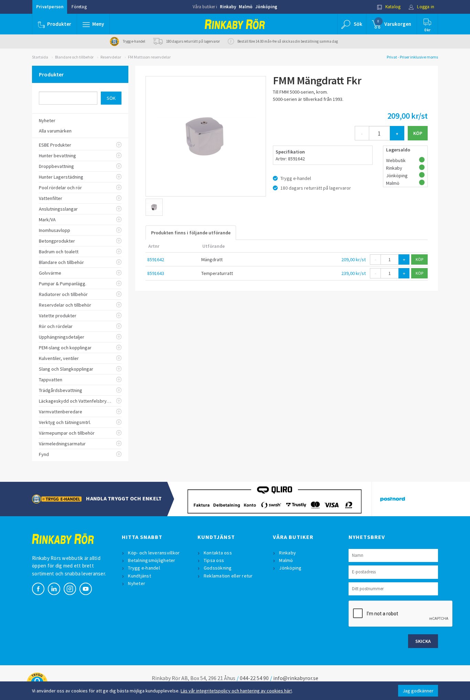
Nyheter (136, 583)
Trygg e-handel (144, 568)
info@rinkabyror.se (295, 678)
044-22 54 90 (254, 678)
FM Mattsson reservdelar (149, 57)
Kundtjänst (139, 576)
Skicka (423, 641)
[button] (93, 24)
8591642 (155, 259)
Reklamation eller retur (228, 576)
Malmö (246, 7)
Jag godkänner (418, 691)
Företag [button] (79, 7)
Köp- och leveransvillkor (154, 553)
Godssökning (218, 568)
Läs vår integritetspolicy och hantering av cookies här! (236, 691)
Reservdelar (110, 57)
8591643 (155, 273)
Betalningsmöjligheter (151, 560)
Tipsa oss (214, 560)
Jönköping (266, 7)
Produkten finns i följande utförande (191, 233)
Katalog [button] (392, 7)
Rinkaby (228, 7)
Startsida (40, 57)
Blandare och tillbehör (74, 57)
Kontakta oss (218, 553)
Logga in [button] (425, 7)
